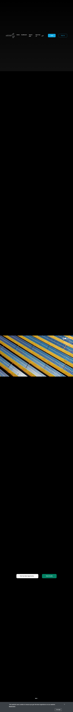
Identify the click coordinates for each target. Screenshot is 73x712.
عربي (43, 35)
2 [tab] (36, 698)
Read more (12, 706)
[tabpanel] (36, 356)
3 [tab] (37, 698)
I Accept (58, 709)
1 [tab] (35, 698)
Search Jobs (49, 576)
